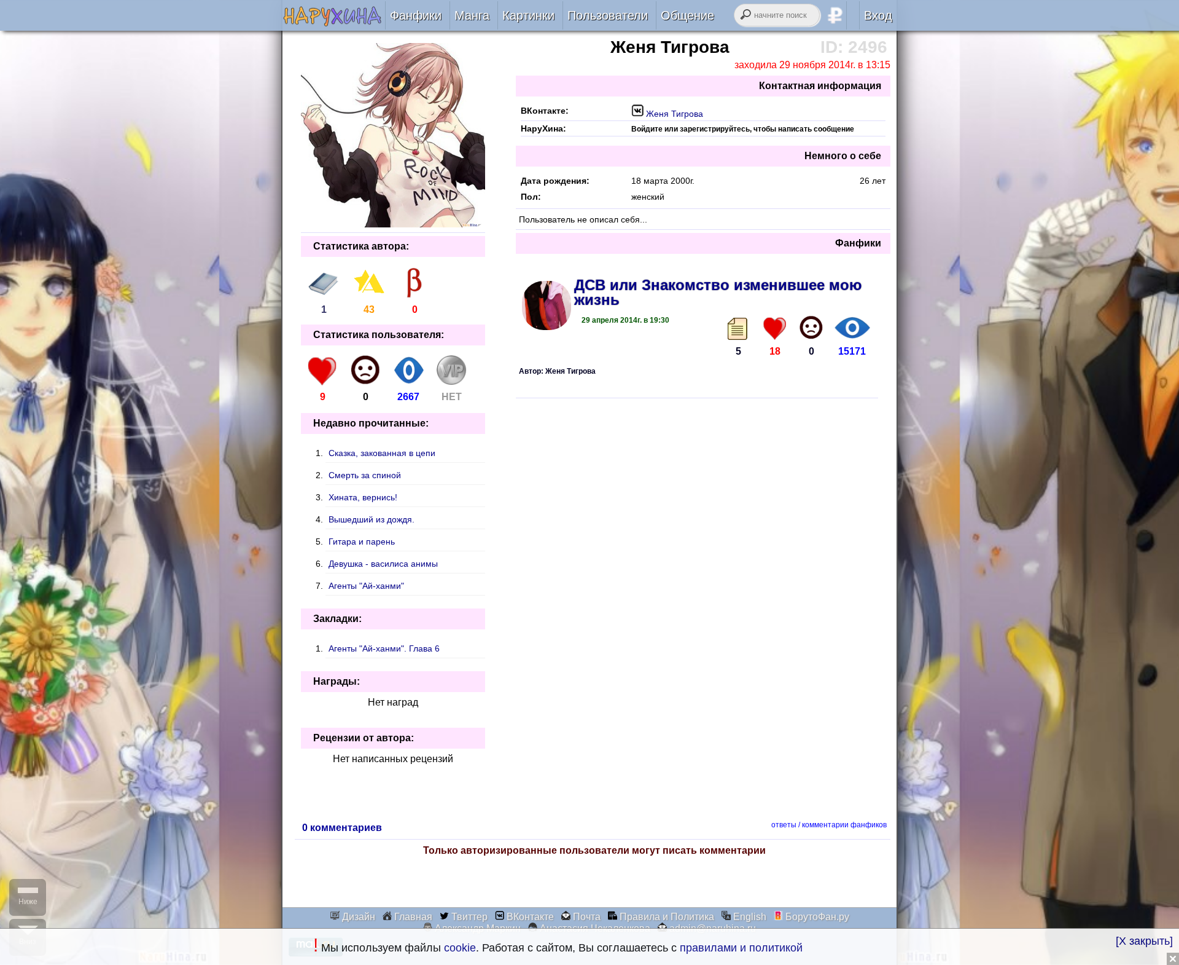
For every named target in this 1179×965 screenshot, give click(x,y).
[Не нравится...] (811, 327)
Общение (687, 15)
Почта (585, 917)
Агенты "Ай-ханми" (366, 586)
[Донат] (451, 382)
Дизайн (357, 917)
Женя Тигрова (673, 114)
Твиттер (468, 917)
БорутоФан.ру (816, 917)
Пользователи (607, 15)
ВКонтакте (529, 917)
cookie (460, 948)
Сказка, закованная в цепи (382, 453)
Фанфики (416, 15)
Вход (878, 15)
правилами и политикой (741, 948)
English (748, 917)
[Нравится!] (775, 327)
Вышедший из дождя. (371, 519)
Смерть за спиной (365, 475)
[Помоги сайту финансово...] (850, 15)
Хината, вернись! (363, 497)
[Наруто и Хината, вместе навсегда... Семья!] (333, 23)
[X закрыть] (1144, 941)
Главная (412, 917)
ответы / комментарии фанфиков (829, 825)
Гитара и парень (362, 541)
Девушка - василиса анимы (383, 564)
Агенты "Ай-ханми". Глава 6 (384, 648)
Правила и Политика (665, 917)
